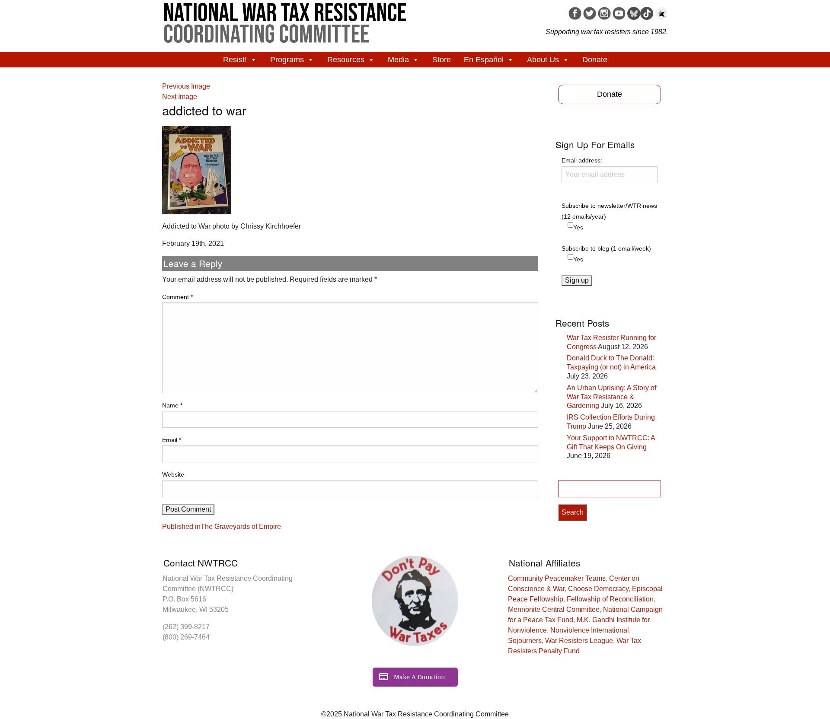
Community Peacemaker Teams (557, 578)
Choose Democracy (598, 588)
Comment (177, 296)
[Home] (285, 19)
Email (171, 439)
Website (173, 474)
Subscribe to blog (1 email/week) (606, 248)
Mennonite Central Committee (554, 609)
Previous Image (186, 86)
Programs (287, 59)
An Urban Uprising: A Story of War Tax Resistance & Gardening (611, 397)
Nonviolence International (589, 630)
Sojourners (525, 640)
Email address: (582, 160)
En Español (484, 59)
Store (441, 59)
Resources (345, 59)
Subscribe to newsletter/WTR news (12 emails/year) (609, 211)
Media (398, 59)
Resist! (235, 59)
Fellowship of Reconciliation (610, 599)
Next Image (179, 96)
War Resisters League (579, 640)
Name (172, 405)
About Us (543, 59)
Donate (594, 59)
